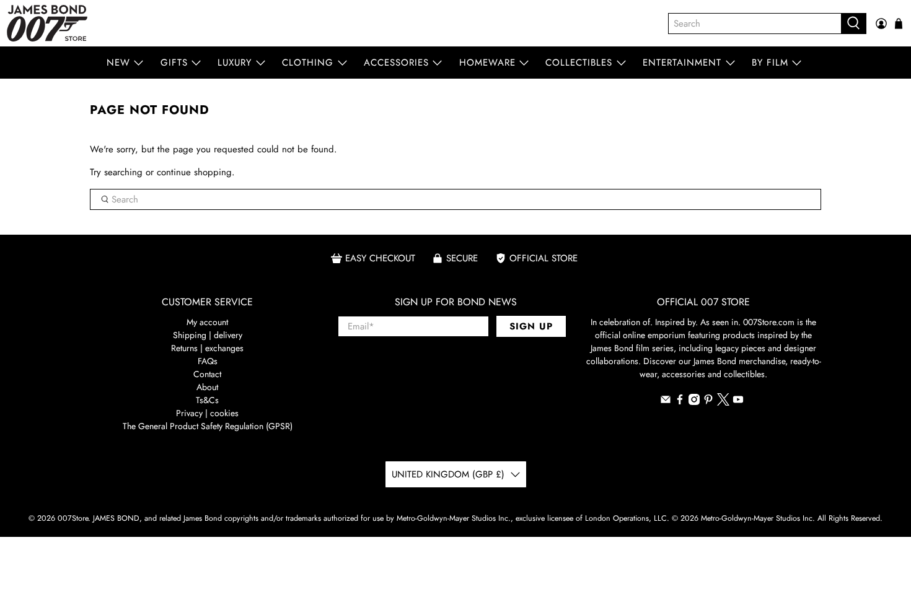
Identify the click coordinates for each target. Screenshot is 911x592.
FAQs (208, 361)
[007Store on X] (723, 402)
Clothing (307, 62)
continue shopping (194, 172)
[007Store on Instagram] (694, 402)
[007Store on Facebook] (679, 402)
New (118, 62)
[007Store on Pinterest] (708, 402)
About (207, 387)
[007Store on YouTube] (738, 402)
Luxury (235, 62)
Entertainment (682, 62)
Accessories (396, 62)
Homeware (487, 62)
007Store (73, 518)
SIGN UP (531, 326)
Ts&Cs (207, 400)
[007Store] (47, 23)
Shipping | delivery (207, 335)
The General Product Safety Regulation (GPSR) (208, 426)
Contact (207, 374)
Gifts (174, 62)
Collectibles (578, 62)
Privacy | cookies (207, 413)
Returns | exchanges (207, 348)
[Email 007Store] (665, 402)
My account (207, 322)
